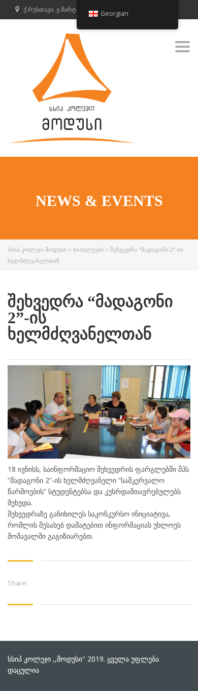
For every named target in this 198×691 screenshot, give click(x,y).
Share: (18, 583)
